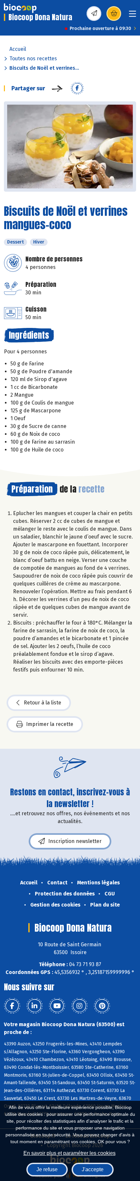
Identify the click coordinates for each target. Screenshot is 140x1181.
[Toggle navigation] (132, 16)
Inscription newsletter (75, 841)
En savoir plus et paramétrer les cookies (69, 1153)
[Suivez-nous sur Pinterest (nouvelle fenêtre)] (102, 1006)
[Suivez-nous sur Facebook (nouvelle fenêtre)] (12, 1006)
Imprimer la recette (49, 724)
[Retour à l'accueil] (20, 8)
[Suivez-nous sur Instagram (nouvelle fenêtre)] (79, 1006)
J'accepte (93, 1169)
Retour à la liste (42, 703)
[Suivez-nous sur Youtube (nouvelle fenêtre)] (57, 1006)
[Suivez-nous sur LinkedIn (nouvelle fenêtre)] (34, 1006)
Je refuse (47, 1169)
